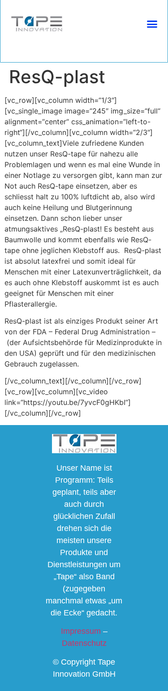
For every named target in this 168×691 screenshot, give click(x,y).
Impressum (81, 631)
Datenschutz (84, 643)
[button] (151, 24)
